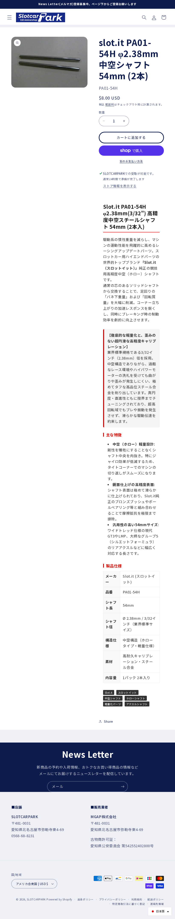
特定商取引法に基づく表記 (128, 904)
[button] (9, 17)
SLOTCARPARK (36, 899)
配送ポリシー (155, 899)
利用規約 (136, 899)
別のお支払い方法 (131, 161)
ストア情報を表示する (119, 186)
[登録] (123, 786)
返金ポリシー (85, 899)
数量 (102, 112)
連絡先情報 (157, 904)
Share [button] (108, 721)
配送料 (109, 104)
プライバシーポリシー (112, 899)
